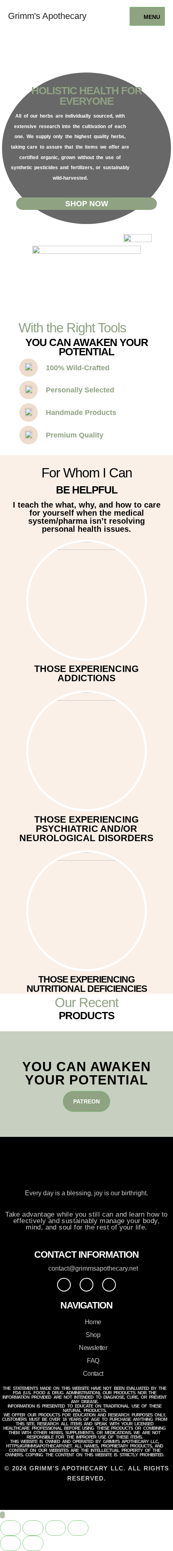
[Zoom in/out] (10, 1528)
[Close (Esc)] (78, 1528)
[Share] (55, 1528)
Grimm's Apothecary (47, 16)
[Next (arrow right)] (33, 1543)
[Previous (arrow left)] (10, 1543)
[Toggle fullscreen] (33, 1528)
